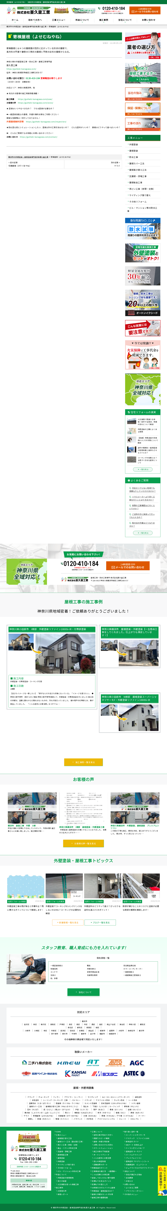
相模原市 (112, 1033)
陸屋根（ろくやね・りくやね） (68, 1103)
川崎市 (27, 1030)
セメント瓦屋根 (91, 1103)
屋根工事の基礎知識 (100, 1198)
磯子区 (43, 1024)
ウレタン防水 (119, 1100)
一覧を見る (144, 469)
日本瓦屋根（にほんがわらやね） (114, 1103)
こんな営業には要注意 (100, 1175)
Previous (4, 813)
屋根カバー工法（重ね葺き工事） (71, 1142)
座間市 (112, 1030)
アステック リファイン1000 (137, 1138)
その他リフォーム (138, 201)
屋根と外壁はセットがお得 (102, 1194)
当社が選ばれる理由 (134, 1175)
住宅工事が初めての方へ (103, 1135)
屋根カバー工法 (136, 163)
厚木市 (65, 1033)
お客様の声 (62, 1191)
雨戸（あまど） (99, 1109)
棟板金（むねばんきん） (84, 1112)
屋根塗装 (133, 150)
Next (162, 813)
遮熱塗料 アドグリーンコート (137, 1161)
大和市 (121, 1030)
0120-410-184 (113, 8)
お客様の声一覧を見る (85, 843)
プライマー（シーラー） (74, 1097)
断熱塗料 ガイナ (132, 1142)
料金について (61, 1175)
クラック (30, 1097)
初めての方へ (35, 20)
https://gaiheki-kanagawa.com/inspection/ (46, 121)
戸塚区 (62, 1024)
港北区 (70, 1027)
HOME (58, 1132)
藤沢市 (141, 1030)
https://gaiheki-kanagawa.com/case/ (35, 99)
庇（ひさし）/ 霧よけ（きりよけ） (57, 1109)
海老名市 (131, 1030)
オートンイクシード (101, 1155)
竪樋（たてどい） (63, 1119)
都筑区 (79, 1027)
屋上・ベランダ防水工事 (67, 1148)
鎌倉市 (102, 1033)
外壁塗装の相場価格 (66, 1178)
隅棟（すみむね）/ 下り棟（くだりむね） (118, 1116)
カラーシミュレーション (103, 1148)
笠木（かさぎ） (33, 1109)
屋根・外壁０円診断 (101, 1142)
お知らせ (129, 1181)
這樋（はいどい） (135, 1109)
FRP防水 (90, 1119)
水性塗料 (35, 1100)
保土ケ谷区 (111, 1024)
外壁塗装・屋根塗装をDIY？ (103, 1191)
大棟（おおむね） (90, 1116)
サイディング (93, 1097)
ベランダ (88, 1100)
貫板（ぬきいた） (137, 1112)
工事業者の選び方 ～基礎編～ (104, 1171)
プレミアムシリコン (134, 1158)
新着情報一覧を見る (69, 922)
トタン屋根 (135, 1103)
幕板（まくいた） (117, 1109)
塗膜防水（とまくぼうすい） (40, 1103)
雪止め (86, 1106)
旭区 (101, 1024)
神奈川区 (132, 1024)
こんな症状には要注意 (102, 1158)
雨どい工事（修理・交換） (142, 188)
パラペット (78, 1119)
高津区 (63, 1030)
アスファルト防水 (103, 1100)
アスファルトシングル (106, 1119)
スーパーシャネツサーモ (135, 1135)
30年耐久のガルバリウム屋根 (103, 1188)
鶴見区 (142, 1024)
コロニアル (134, 1119)
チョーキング (43, 1097)
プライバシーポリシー (135, 1191)
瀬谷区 (122, 1024)
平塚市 (74, 1033)
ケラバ (26, 1116)
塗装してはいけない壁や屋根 (103, 1178)
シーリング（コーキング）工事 (55, 1100)
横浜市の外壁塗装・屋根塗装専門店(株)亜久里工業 (74, 1207)
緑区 (97, 1027)
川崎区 (37, 1030)
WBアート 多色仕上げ (134, 1145)
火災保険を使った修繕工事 (68, 1185)
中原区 (53, 1030)
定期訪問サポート (101, 1165)
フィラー (56, 1097)
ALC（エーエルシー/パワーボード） (116, 1097)
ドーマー (141, 1116)
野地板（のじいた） (132, 1106)
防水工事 (133, 157)
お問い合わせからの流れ (103, 1145)
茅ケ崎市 (54, 1033)
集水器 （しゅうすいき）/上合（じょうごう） (43, 1112)
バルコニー (76, 1100)
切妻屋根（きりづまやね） (68, 1116)
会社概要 (129, 1178)
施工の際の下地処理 (101, 1152)
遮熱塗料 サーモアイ (134, 1152)
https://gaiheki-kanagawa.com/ (21, 69)
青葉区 (89, 1027)
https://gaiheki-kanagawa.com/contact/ (38, 137)
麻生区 (91, 1030)
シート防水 (132, 1100)
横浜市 (84, 1021)
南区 (78, 1024)
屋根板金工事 (135, 182)
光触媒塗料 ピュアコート (136, 1165)
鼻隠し (31, 1119)
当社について (85, 992)
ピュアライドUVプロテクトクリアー (140, 1168)
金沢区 (26, 1024)
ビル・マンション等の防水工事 (142, 209)
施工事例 (59, 1188)
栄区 (35, 1024)
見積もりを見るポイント (101, 1181)
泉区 (70, 1024)
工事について (97, 1132)
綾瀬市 (102, 1030)
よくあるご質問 (132, 1188)
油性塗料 (138, 1097)
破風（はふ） (121, 1112)
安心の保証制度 (100, 1161)
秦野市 (83, 1033)
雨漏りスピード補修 (101, 1138)
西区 (93, 1024)
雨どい (67, 1112)
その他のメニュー (131, 1194)
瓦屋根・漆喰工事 (138, 176)
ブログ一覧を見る (101, 922)
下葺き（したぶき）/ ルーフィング (106, 1106)
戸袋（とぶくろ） (82, 1109)
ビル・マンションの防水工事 (69, 1171)
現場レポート (63, 1194)
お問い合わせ (149, 20)
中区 (86, 1024)
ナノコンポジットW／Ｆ (135, 1148)
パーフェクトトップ (134, 1155)
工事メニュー (59, 20)
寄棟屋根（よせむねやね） (43, 1116)
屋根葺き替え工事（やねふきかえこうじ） (62, 1106)
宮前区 (72, 1030)
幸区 (45, 1030)
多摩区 (81, 1030)
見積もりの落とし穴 (100, 1185)
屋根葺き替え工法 (138, 169)
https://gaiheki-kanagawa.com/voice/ (35, 102)
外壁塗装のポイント (100, 1168)
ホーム (15, 20)
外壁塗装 (133, 144)
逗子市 (93, 1033)
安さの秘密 (62, 1181)
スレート (122, 1119)
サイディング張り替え (140, 195)
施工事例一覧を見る (85, 762)
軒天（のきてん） (105, 1112)
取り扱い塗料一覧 (131, 1132)
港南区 (53, 1024)
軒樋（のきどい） (44, 1119)
